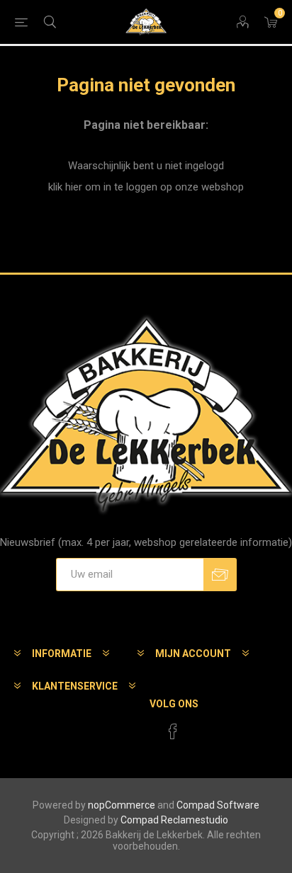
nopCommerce (121, 805)
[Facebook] (173, 731)
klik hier (65, 187)
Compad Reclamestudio (174, 820)
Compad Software (217, 805)
